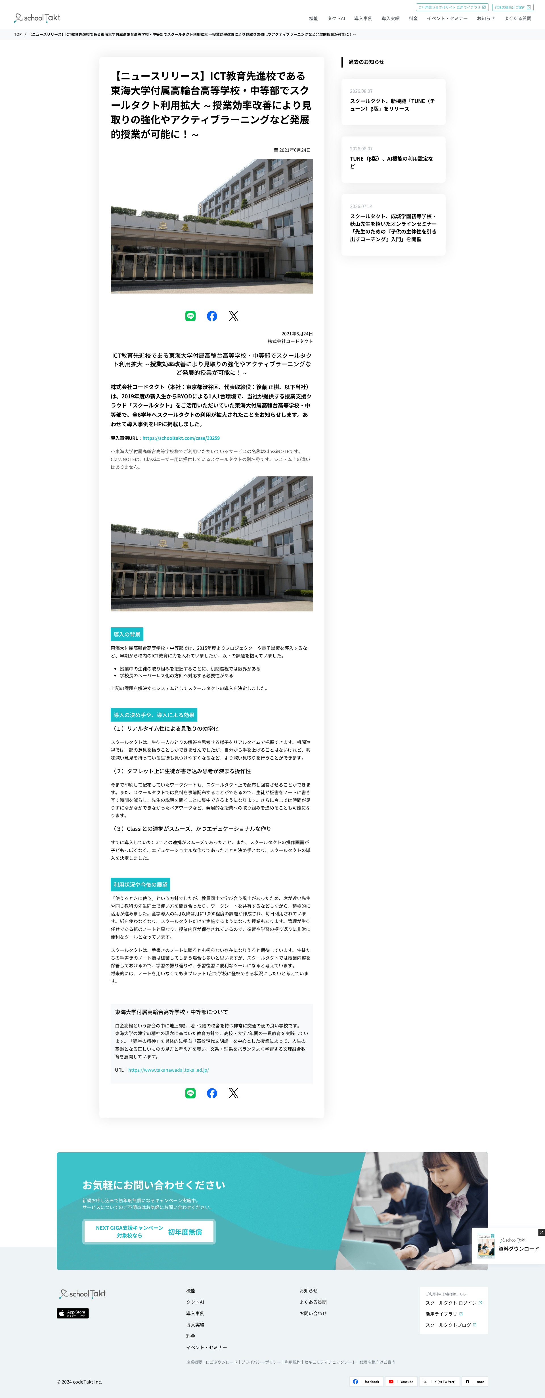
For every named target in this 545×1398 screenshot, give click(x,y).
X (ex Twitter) (445, 1381)
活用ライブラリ (441, 1313)
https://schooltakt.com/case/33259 (181, 437)
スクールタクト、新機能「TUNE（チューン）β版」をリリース (392, 104)
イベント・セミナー (447, 18)
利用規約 (293, 1362)
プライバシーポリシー (261, 1362)
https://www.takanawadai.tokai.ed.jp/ (168, 1069)
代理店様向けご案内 (510, 7)
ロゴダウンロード (222, 1362)
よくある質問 (517, 18)
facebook (372, 1381)
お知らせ (486, 18)
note (480, 1381)
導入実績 (391, 18)
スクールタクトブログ (448, 1324)
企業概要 (194, 1362)
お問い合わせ (313, 1313)
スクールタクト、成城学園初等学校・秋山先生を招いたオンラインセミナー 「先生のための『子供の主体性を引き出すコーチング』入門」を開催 (393, 227)
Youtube (407, 1381)
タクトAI (336, 18)
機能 (313, 18)
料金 (413, 18)
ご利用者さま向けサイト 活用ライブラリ (449, 7)
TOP (18, 34)
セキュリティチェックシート (330, 1362)
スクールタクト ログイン (451, 1302)
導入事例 (363, 18)
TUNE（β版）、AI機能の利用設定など (391, 162)
